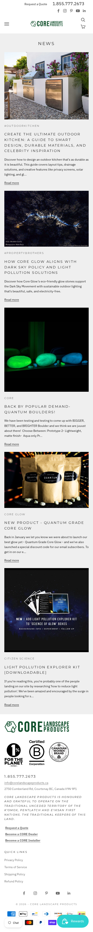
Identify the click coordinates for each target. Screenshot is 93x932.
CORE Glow (14, 514)
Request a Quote (35, 4)
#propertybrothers (24, 253)
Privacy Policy (13, 860)
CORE (9, 398)
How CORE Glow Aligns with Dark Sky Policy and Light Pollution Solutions (40, 267)
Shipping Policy (14, 874)
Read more (11, 183)
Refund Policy (13, 881)
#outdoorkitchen (22, 125)
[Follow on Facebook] (58, 11)
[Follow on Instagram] (65, 11)
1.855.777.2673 (68, 3)
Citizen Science (19, 658)
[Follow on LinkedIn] (84, 11)
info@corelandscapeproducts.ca (26, 783)
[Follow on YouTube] (78, 11)
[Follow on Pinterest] (71, 11)
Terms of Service (15, 867)
